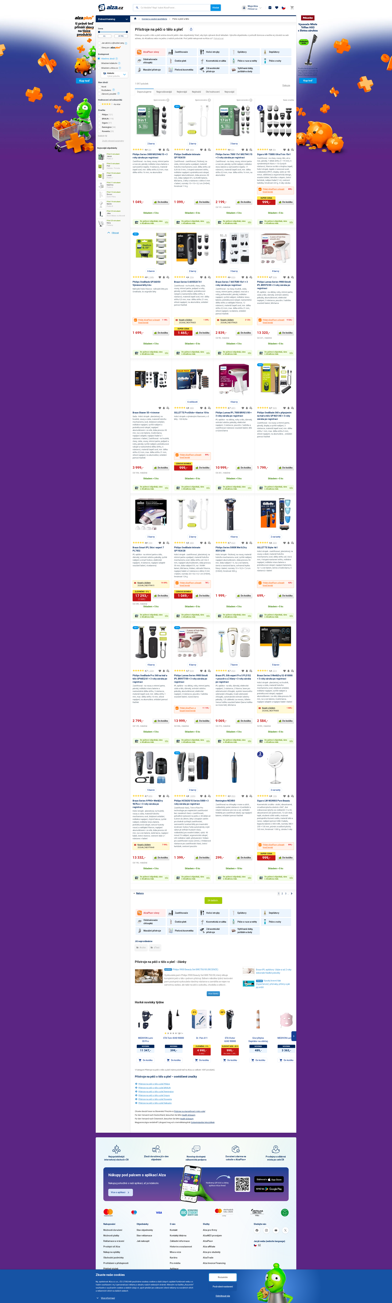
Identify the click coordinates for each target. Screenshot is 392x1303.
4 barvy (275, 271)
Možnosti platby (111, 1235)
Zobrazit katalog (106, 19)
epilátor (168, 969)
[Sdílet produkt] (191, 29)
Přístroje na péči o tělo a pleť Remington (156, 1091)
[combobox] (172, 7)
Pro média (175, 1263)
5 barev (275, 665)
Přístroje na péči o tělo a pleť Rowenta (155, 1099)
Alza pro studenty (211, 1252)
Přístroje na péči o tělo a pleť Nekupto (155, 1103)
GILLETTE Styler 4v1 (267, 547)
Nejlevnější (182, 92)
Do (127, 32)
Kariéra (173, 1257)
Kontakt (173, 1230)
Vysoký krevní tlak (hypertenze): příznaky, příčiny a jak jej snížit (273, 983)
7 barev (234, 665)
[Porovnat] (167, 149)
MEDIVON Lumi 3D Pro (145, 1039)
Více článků (213, 993)
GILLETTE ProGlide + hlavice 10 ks (191, 412)
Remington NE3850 (225, 800)
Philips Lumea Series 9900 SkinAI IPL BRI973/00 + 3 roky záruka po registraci (274, 285)
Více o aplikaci (118, 1192)
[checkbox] (113, 43)
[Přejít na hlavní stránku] (110, 7)
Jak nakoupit (143, 1241)
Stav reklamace (144, 1235)
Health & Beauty (188, 1115)
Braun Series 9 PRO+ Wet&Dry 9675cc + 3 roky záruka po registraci (148, 803)
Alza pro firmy (210, 1230)
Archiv (142, 947)
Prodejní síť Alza (111, 1246)
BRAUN (105, 119)
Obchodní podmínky (113, 1257)
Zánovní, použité (109, 94)
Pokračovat (219, 38)
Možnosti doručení (112, 1230)
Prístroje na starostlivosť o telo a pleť (189, 1111)
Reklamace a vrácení (113, 1241)
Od (99, 32)
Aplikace (174, 1268)
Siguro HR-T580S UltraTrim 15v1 (274, 154)
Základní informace (180, 1241)
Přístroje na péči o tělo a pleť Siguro (154, 1095)
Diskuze (286, 85)
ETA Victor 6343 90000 (230, 1039)
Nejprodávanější (164, 92)
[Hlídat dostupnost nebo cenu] (163, 149)
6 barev (151, 271)
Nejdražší (196, 92)
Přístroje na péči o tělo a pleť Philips (154, 1084)
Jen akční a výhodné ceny (113, 43)
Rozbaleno (106, 90)
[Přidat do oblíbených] (159, 149)
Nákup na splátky (111, 1252)
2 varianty (275, 537)
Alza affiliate (209, 1246)
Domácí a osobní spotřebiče (154, 19)
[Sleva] (194, 1012)
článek (259, 981)
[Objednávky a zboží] (270, 8)
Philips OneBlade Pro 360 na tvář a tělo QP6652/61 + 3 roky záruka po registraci (150, 678)
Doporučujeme (144, 92)
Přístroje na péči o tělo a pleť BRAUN (154, 1088)
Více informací (108, 1298)
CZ (259, 1245)
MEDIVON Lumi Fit (286, 1038)
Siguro (105, 123)
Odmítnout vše (223, 1296)
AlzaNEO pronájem (212, 1235)
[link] (113, 232)
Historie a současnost (181, 1246)
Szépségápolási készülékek (203, 1122)
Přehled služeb (110, 1268)
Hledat (215, 7)
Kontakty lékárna (178, 1235)
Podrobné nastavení (223, 1286)
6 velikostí (192, 402)
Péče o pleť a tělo (180, 19)
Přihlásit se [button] (252, 9)
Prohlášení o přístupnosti (115, 1263)
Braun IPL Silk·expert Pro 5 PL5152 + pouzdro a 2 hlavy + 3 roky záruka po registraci (233, 678)
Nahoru (140, 893)
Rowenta (106, 131)
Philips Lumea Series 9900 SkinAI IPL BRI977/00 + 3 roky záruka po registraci (191, 678)
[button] (192, 321)
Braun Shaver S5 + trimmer (146, 412)
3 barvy (234, 143)
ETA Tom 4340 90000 (173, 1038)
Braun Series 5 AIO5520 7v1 (188, 282)
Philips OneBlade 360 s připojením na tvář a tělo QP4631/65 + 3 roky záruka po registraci (274, 415)
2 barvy (151, 143)
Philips (105, 114)
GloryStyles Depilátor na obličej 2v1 (258, 1040)
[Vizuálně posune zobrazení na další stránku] (293, 1036)
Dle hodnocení (213, 92)
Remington (107, 127)
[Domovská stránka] (135, 19)
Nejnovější (229, 92)
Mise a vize (175, 1252)
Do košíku (163, 202)
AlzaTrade (208, 1257)
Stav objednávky (145, 1230)
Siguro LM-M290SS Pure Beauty (273, 800)
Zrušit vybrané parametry (113, 141)
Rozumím (223, 1277)
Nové (104, 87)
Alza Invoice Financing (214, 1263)
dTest (156, 947)
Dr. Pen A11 (201, 1038)
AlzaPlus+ (208, 1241)
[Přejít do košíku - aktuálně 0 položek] (292, 8)
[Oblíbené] (277, 8)
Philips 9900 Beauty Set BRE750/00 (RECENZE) (195, 969)
